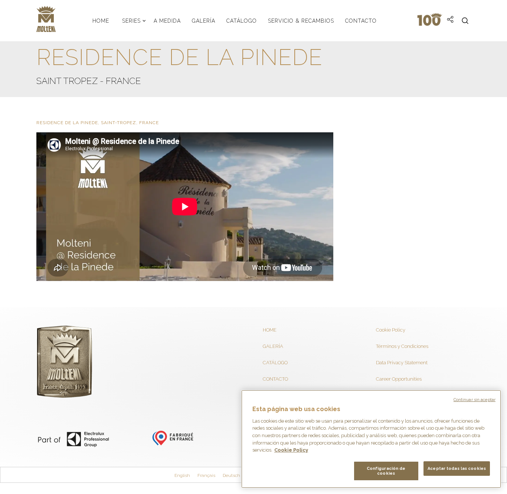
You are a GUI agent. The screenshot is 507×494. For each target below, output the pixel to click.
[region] (371, 439)
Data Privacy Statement (402, 362)
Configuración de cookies (386, 471)
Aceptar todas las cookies (457, 468)
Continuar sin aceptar (474, 399)
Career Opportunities (399, 379)
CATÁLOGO (275, 362)
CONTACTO (275, 379)
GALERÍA (273, 346)
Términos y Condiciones (402, 346)
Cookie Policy (390, 330)
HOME (270, 330)
